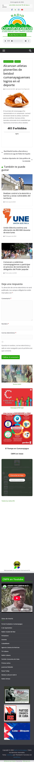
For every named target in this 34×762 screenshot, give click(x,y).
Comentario (6, 298)
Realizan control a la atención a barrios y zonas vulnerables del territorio (17, 195)
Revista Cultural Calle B (9, 675)
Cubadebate (5, 643)
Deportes (17, 61)
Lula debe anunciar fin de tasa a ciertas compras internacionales (19, 6)
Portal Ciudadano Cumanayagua (12, 624)
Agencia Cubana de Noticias (10, 647)
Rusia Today (5, 671)
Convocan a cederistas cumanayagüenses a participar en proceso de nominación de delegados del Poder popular (16, 266)
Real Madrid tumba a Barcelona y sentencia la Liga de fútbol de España (17, 152)
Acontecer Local (8, 61)
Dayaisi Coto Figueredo (23, 89)
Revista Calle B (17, 384)
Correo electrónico (9, 333)
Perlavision (5, 636)
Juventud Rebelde (7, 667)
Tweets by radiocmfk (8, 501)
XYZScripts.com (26, 761)
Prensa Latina (6, 663)
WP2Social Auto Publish (10, 761)
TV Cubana (5, 651)
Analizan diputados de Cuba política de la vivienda (16, 159)
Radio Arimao (6, 679)
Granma (4, 639)
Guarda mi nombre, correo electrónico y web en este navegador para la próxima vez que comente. (17, 348)
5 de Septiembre (7, 628)
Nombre (5, 324)
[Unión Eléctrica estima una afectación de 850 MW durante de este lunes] (17, 210)
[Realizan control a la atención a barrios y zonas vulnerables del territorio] (17, 176)
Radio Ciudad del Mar (8, 632)
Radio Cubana (6, 655)
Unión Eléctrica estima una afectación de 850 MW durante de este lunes (16, 230)
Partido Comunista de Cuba (10, 659)
